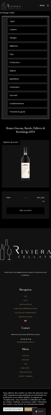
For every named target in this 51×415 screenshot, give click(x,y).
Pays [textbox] (12, 54)
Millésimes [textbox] (14, 46)
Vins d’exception (25, 304)
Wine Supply (25, 368)
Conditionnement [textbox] (17, 103)
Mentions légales (25, 317)
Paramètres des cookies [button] (13, 409)
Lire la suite (25, 210)
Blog (25, 300)
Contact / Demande (25, 376)
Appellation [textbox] (14, 79)
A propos (25, 356)
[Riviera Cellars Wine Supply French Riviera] (11, 5)
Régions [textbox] (13, 71)
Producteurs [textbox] (15, 62)
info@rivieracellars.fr (25, 342)
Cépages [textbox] (13, 38)
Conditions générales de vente (25, 309)
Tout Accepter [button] (31, 409)
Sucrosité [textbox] (13, 95)
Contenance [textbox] (14, 87)
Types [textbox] (12, 21)
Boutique (25, 360)
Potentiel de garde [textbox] (17, 112)
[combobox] (27, 21)
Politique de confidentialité (25, 313)
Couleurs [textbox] (13, 29)
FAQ (25, 296)
